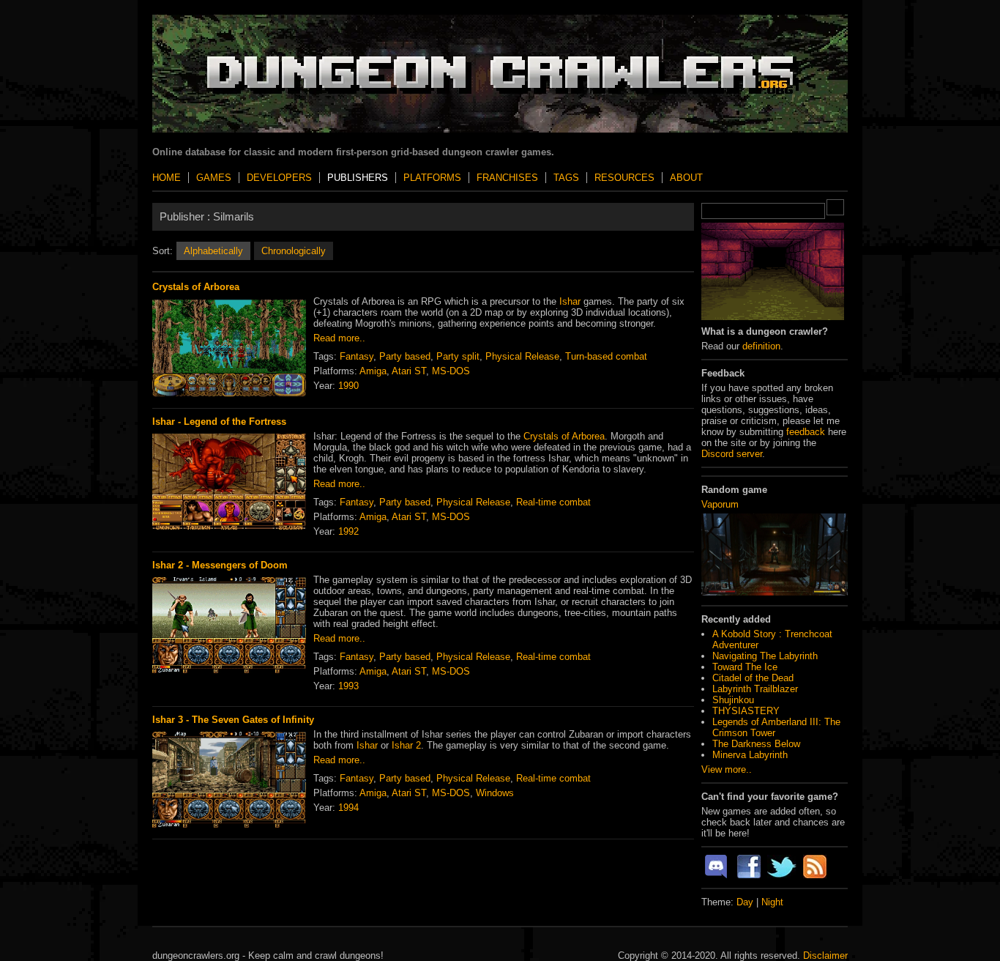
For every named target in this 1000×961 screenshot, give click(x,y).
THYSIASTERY (746, 710)
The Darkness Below (756, 743)
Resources (624, 177)
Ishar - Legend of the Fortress (219, 421)
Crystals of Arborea (195, 286)
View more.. (726, 769)
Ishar (570, 301)
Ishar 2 (406, 745)
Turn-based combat (606, 356)
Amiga (373, 371)
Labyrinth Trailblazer (755, 688)
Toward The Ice (744, 666)
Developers (279, 177)
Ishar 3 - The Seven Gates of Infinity (233, 719)
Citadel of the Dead (753, 677)
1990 (348, 385)
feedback (805, 431)
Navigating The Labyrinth (765, 655)
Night (772, 902)
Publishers (357, 177)
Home (166, 177)
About (686, 177)
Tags (566, 177)
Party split (458, 356)
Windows (495, 792)
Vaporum (720, 504)
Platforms (432, 177)
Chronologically (293, 250)
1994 (348, 807)
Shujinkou (733, 699)
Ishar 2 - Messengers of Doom (220, 565)
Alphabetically (213, 250)
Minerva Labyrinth (750, 754)
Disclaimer (825, 955)
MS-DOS (451, 371)
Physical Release (522, 356)
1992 (348, 531)
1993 (348, 685)
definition (761, 346)
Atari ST (409, 371)
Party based (404, 356)
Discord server (731, 453)
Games (213, 177)
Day (744, 902)
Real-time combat (553, 502)
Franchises (507, 177)
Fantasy (356, 356)
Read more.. (339, 338)
